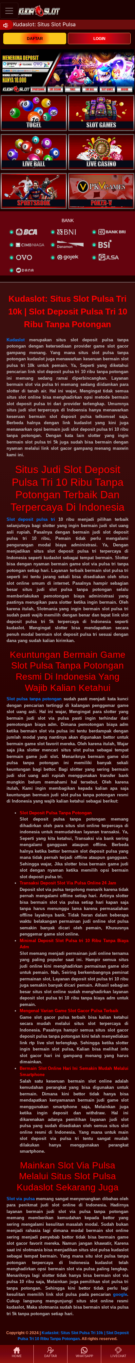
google (120, 1294)
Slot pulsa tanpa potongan (34, 698)
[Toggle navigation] (9, 11)
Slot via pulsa (21, 1198)
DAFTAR (35, 38)
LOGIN (99, 38)
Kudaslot (16, 339)
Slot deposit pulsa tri (31, 519)
